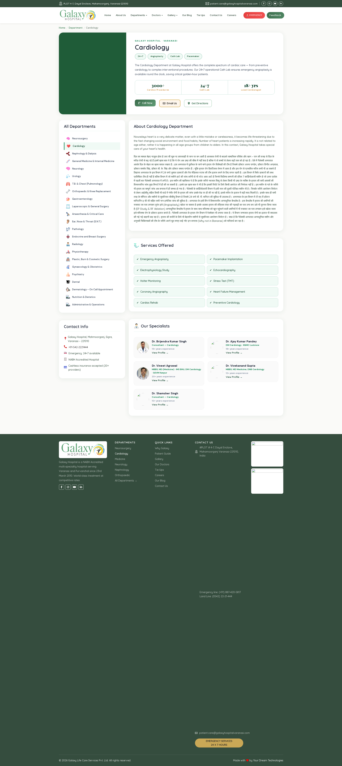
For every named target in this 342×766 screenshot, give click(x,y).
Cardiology (121, 453)
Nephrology (122, 469)
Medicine (120, 459)
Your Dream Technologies (268, 760)
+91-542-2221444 (78, 347)
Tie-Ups (159, 469)
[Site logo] (78, 15)
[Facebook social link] (263, 3)
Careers (159, 475)
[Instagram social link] (269, 3)
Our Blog (160, 480)
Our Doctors (162, 464)
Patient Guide (163, 453)
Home (62, 27)
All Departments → (126, 480)
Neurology (121, 464)
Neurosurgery (123, 448)
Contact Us (161, 486)
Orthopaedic (122, 475)
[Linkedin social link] (281, 3)
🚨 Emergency (254, 15)
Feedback (275, 15)
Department (76, 27)
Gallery (159, 459)
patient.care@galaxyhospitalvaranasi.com (234, 3)
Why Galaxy (162, 448)
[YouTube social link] (275, 3)
